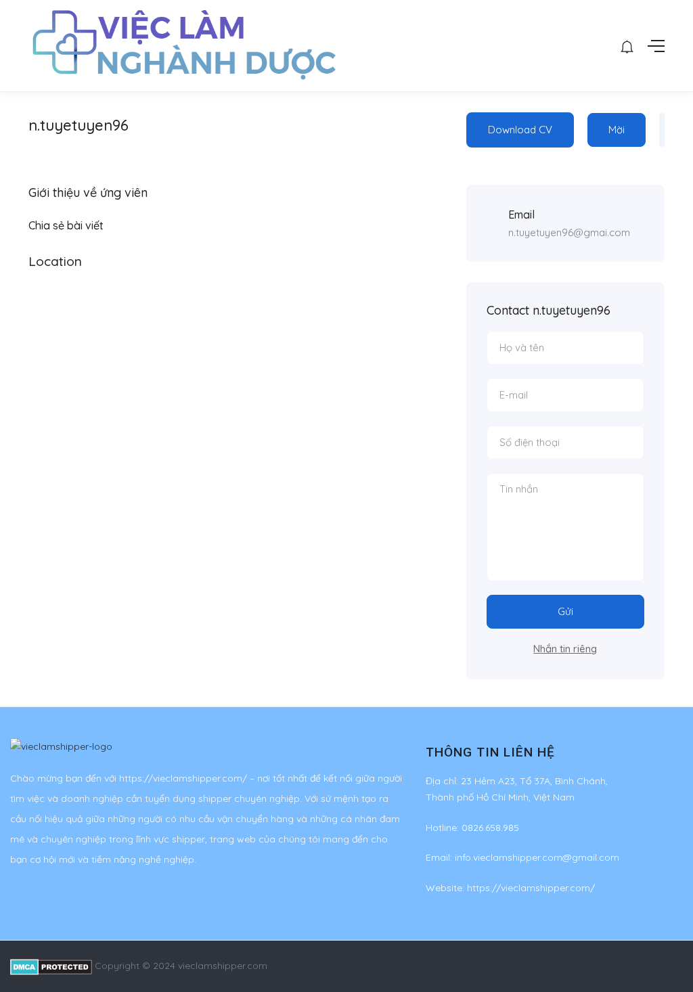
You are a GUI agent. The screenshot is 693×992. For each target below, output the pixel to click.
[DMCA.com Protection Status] (51, 966)
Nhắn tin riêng (565, 648)
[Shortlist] (662, 130)
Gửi (565, 611)
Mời (616, 129)
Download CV (520, 129)
